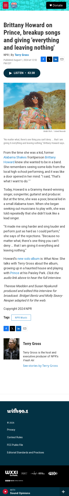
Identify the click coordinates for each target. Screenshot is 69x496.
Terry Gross (22, 55)
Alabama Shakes (15, 157)
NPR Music (21, 317)
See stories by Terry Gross (40, 366)
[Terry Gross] (11, 348)
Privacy (11, 429)
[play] (5, 491)
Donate (58, 5)
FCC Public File (15, 445)
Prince (14, 273)
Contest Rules (15, 437)
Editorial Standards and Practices (25, 452)
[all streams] (64, 491)
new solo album (29, 258)
